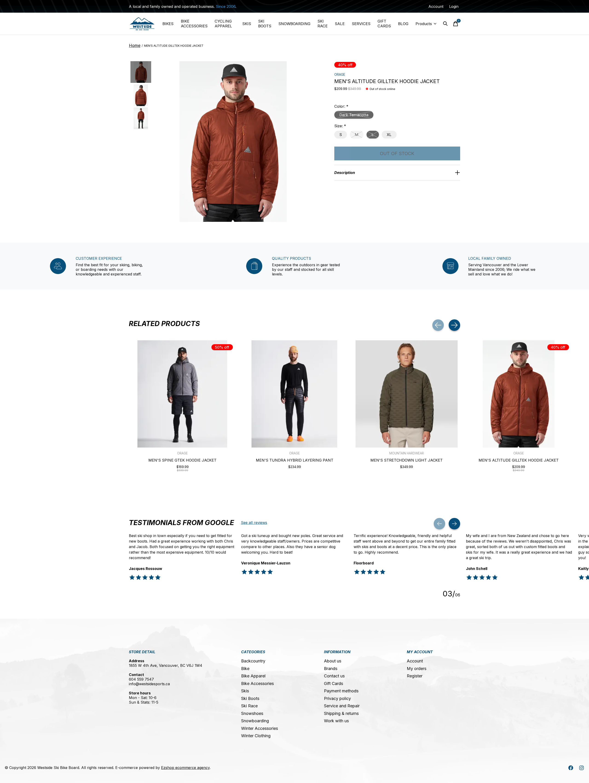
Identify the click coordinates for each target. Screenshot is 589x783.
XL (389, 134)
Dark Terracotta (353, 115)
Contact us (334, 675)
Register (414, 675)
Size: (340, 126)
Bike (245, 668)
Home (134, 45)
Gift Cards (333, 683)
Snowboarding (255, 720)
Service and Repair (342, 705)
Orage (339, 74)
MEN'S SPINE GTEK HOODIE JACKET (182, 460)
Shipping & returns (341, 713)
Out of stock (397, 153)
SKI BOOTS (264, 23)
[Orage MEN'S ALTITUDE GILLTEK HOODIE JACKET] (518, 394)
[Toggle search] (445, 23)
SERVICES (361, 23)
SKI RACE (323, 23)
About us (332, 661)
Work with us (336, 720)
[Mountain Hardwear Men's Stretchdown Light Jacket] (406, 394)
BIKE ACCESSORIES (194, 23)
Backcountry (253, 661)
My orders (416, 668)
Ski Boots (250, 698)
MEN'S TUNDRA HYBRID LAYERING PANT (294, 460)
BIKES (167, 23)
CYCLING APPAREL (223, 23)
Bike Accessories (257, 683)
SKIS (246, 23)
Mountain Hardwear (406, 453)
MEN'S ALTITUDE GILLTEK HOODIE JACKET (519, 460)
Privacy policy (337, 698)
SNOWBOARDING (294, 23)
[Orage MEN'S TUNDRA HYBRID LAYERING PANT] (294, 394)
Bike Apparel (253, 675)
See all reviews (254, 522)
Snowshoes (252, 713)
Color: (341, 106)
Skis (245, 690)
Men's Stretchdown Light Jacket (406, 460)
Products (424, 23)
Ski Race (249, 705)
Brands (330, 668)
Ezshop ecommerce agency (185, 767)
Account (415, 661)
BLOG (403, 23)
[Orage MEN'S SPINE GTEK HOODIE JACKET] (182, 394)
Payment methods (341, 690)
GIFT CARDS (384, 23)
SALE (340, 23)
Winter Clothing (256, 735)
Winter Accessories (259, 728)
